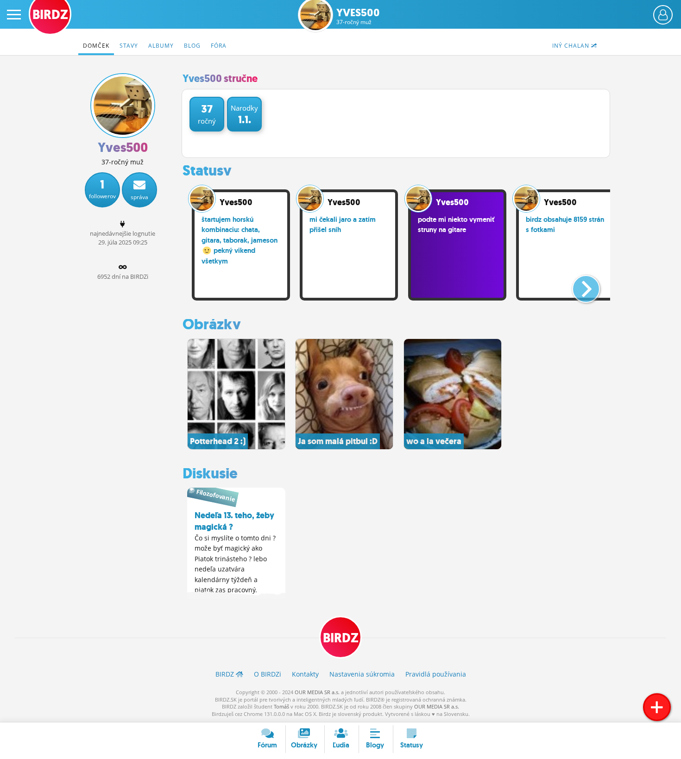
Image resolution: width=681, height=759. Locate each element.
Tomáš (281, 706)
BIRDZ (341, 637)
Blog (192, 46)
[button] (578, 285)
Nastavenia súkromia (362, 674)
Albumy (161, 46)
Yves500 (358, 16)
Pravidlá (435, 674)
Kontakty (305, 674)
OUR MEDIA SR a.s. (317, 692)
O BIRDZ (267, 674)
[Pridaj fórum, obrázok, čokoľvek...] (657, 707)
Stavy (129, 46)
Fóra (219, 46)
